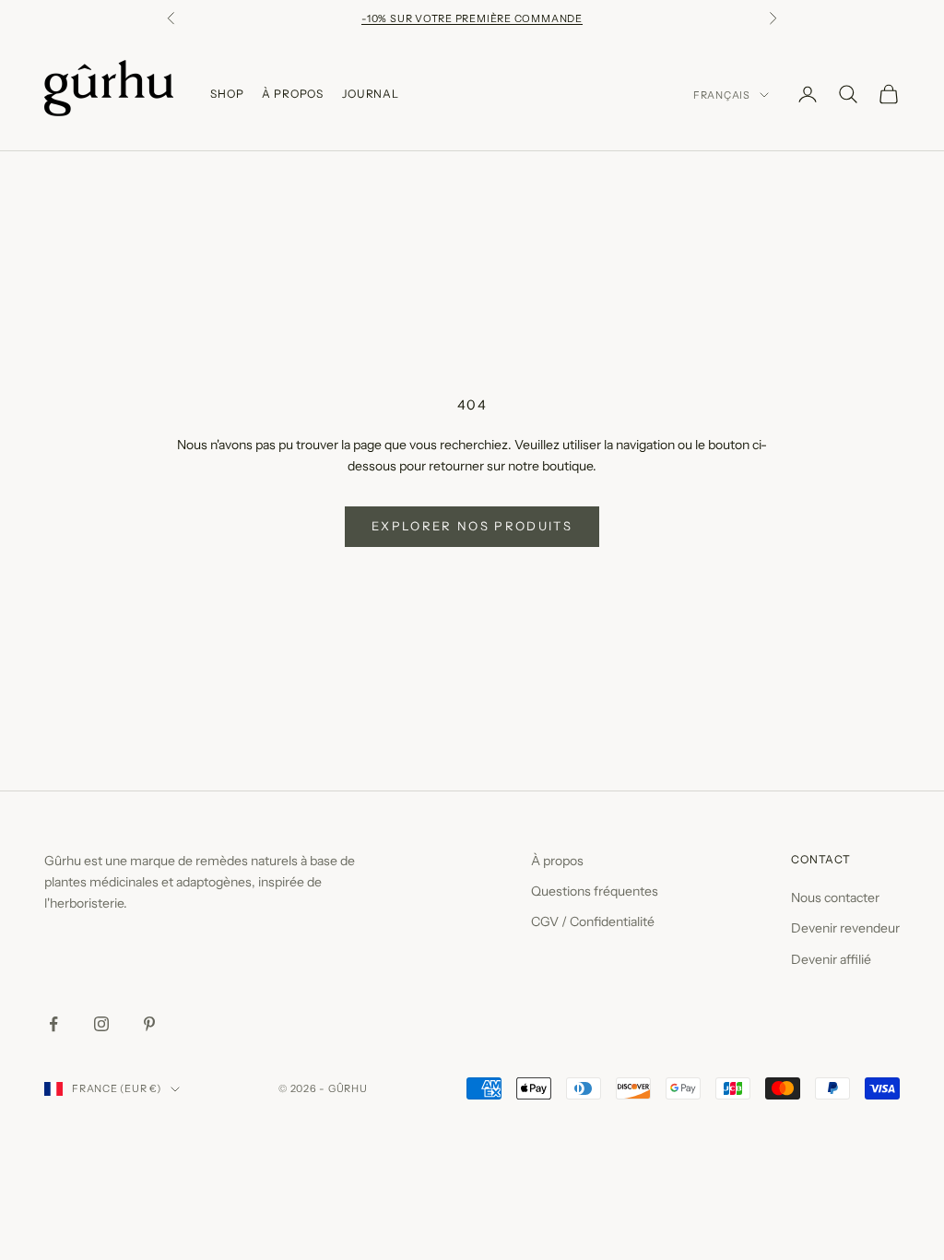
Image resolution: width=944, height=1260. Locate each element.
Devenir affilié (831, 959)
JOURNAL (370, 94)
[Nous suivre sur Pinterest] (149, 1024)
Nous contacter (835, 897)
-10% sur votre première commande (472, 18)
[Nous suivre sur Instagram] (101, 1024)
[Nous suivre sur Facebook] (53, 1024)
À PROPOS (293, 94)
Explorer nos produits (472, 525)
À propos (557, 860)
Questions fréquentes (594, 891)
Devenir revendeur (845, 928)
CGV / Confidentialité (593, 921)
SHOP (226, 94)
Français (721, 95)
